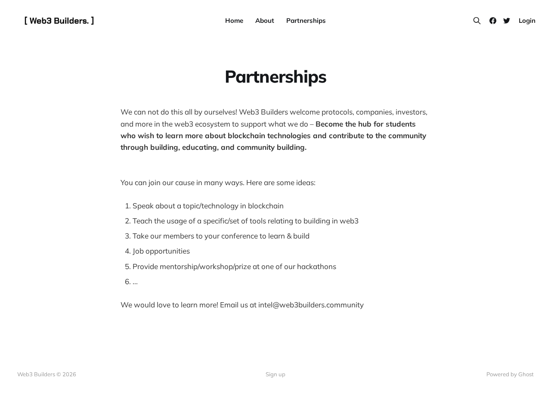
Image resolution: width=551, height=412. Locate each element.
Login (527, 20)
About (264, 20)
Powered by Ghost (510, 374)
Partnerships (306, 20)
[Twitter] (506, 20)
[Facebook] (492, 20)
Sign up (275, 374)
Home (234, 20)
